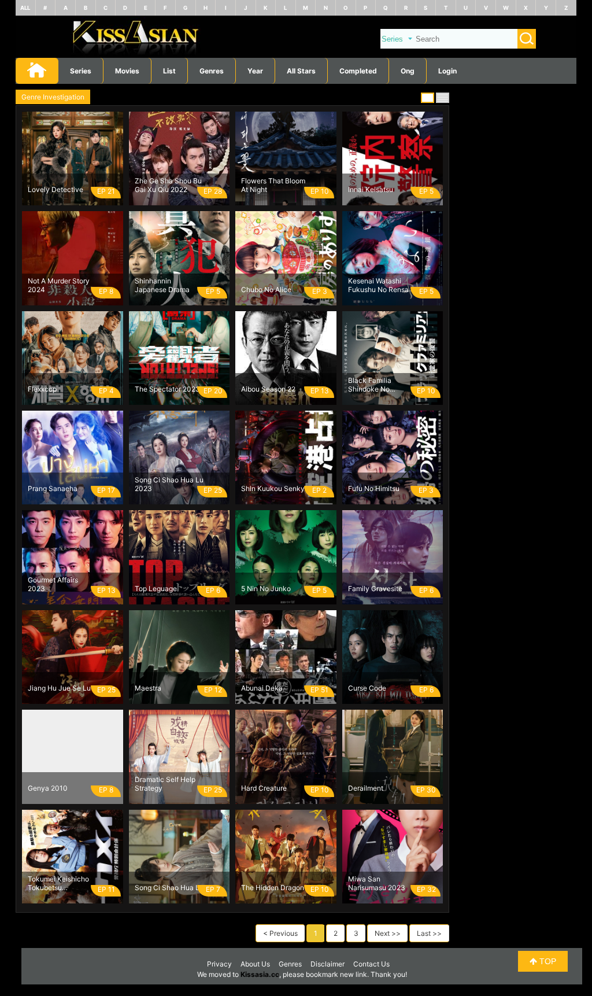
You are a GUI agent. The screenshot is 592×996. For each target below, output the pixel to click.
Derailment (365, 788)
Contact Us (371, 964)
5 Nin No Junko (266, 588)
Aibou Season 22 (268, 389)
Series (80, 71)
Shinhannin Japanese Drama (162, 285)
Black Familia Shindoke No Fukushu (369, 384)
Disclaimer (327, 964)
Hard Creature (264, 788)
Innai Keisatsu (370, 189)
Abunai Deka (262, 688)
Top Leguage (156, 588)
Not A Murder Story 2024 (59, 285)
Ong (408, 71)
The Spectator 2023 (167, 389)
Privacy (219, 964)
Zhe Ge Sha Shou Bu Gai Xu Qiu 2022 (168, 185)
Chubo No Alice (266, 289)
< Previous (280, 933)
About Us (255, 964)
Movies (127, 71)
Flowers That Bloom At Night (273, 185)
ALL (25, 8)
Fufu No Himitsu (373, 488)
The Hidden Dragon (272, 887)
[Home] (296, 55)
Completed (358, 71)
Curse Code (367, 688)
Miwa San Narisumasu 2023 (376, 883)
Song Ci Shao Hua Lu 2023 (169, 484)
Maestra (148, 688)
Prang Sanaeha (52, 488)
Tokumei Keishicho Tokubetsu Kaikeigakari (58, 883)
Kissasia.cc (259, 974)
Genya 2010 (48, 788)
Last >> (429, 933)
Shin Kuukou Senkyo (275, 488)
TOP (546, 961)
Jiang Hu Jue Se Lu (59, 688)
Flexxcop (42, 389)
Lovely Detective (55, 189)
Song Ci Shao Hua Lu (169, 887)
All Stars (301, 71)
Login (447, 71)
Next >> (388, 933)
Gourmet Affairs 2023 (53, 584)
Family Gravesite (375, 588)
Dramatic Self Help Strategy (165, 783)
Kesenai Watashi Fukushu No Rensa (378, 285)
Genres (290, 964)
